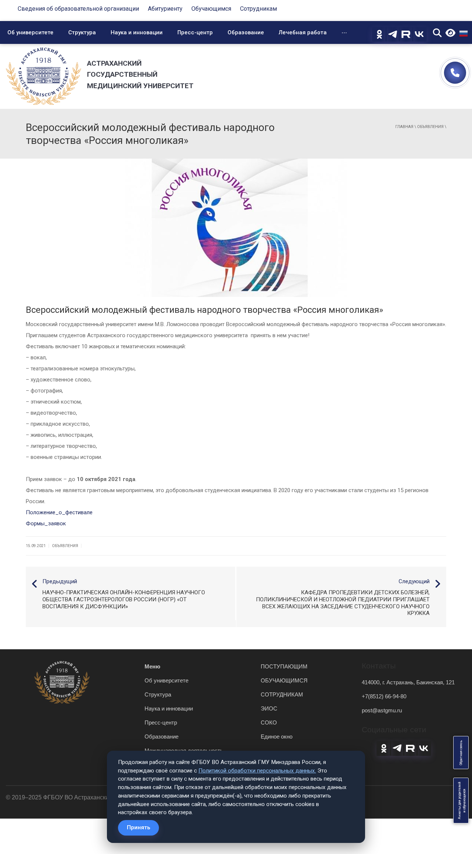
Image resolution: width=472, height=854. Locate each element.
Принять (138, 827)
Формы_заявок (46, 523)
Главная (404, 126)
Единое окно (276, 736)
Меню (152, 666)
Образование (246, 32)
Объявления (430, 126)
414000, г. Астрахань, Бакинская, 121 (408, 682)
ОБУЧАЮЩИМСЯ (284, 680)
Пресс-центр (195, 32)
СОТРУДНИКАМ (282, 694)
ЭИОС (269, 708)
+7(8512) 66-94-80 (384, 696)
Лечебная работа (303, 32)
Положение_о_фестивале (59, 512)
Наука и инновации (137, 32)
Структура (82, 32)
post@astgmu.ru (382, 710)
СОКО (269, 722)
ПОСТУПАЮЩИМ (284, 666)
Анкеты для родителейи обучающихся (462, 800)
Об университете (30, 32)
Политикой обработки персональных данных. (257, 770)
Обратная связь (461, 752)
